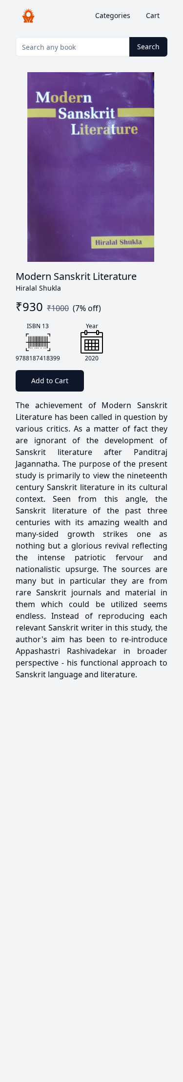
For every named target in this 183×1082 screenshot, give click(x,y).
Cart (153, 15)
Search (148, 46)
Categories (112, 15)
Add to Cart (49, 380)
